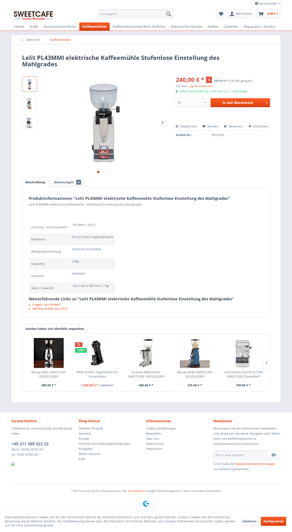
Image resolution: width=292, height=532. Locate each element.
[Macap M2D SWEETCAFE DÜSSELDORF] (49, 353)
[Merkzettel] (221, 14)
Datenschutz (155, 444)
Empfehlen (260, 126)
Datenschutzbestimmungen (255, 464)
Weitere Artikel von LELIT (50, 309)
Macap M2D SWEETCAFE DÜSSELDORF (48, 374)
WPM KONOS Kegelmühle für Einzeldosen (97, 374)
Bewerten (235, 126)
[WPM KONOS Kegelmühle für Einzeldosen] (97, 353)
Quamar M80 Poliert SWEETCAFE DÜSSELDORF (146, 374)
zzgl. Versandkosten (201, 86)
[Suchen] (168, 14)
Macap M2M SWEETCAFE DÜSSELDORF (194, 374)
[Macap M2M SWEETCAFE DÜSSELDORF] (195, 353)
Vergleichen (188, 126)
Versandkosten (137, 491)
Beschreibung (35, 182)
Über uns (152, 439)
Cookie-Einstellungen (161, 428)
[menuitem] (135, 14)
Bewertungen (67, 182)
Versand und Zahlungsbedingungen (104, 444)
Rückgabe (86, 449)
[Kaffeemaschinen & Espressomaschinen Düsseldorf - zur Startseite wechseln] (33, 15)
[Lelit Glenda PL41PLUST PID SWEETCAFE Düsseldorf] (243, 353)
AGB (82, 459)
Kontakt (84, 439)
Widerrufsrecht (89, 454)
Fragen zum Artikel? (46, 304)
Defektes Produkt (91, 428)
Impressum (154, 449)
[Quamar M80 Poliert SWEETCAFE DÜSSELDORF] (146, 353)
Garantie (85, 433)
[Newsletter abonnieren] (273, 455)
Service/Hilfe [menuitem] (268, 3)
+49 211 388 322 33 (30, 444)
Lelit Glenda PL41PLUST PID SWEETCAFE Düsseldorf (243, 374)
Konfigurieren (273, 521)
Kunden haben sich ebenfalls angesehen (54, 329)
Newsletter (154, 433)
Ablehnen (249, 521)
